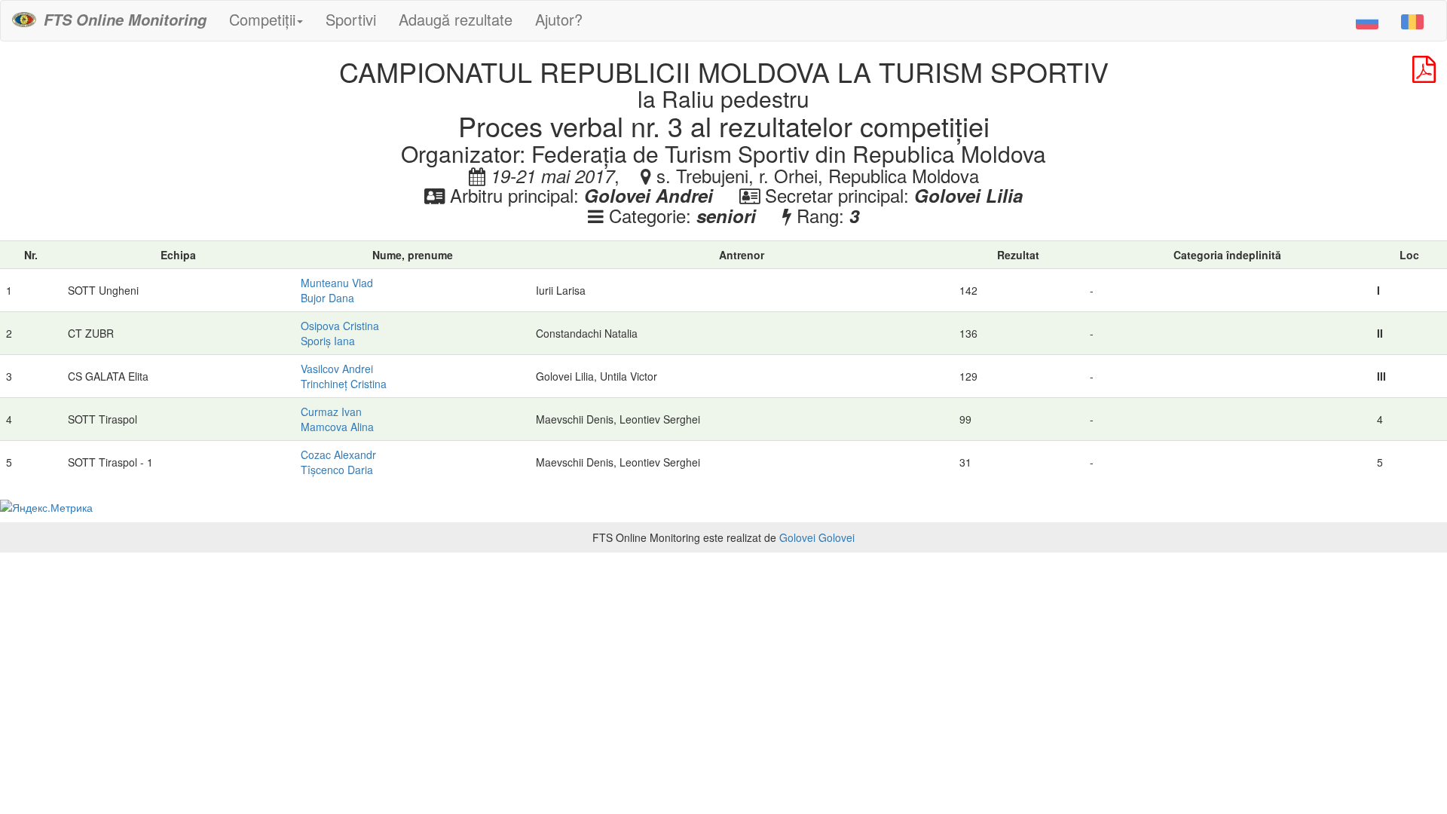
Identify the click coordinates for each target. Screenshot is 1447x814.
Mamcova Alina (337, 426)
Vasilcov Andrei (337, 368)
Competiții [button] (262, 19)
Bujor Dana (327, 297)
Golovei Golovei (817, 537)
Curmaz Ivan (331, 411)
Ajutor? (559, 19)
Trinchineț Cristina (344, 383)
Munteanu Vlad (337, 282)
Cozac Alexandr (338, 454)
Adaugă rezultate (455, 19)
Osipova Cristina (340, 325)
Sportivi (351, 19)
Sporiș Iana (328, 340)
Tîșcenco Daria (337, 469)
